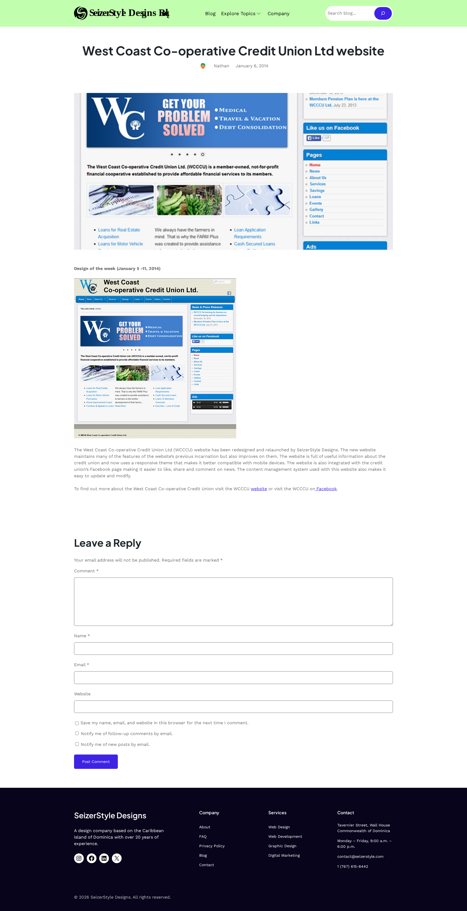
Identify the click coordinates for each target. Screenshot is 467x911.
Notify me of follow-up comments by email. (127, 733)
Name (82, 635)
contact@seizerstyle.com (360, 856)
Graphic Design (282, 846)
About (204, 827)
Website (82, 693)
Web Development (285, 836)
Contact (206, 865)
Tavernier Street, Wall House (363, 825)
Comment (86, 570)
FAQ (202, 836)
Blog (203, 855)
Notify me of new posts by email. (115, 744)
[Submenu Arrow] (258, 13)
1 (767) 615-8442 (352, 866)
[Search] (383, 13)
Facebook (326, 488)
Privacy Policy (212, 846)
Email (81, 664)
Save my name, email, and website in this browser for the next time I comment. (164, 722)
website (259, 488)
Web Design (279, 827)
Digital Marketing (284, 855)
